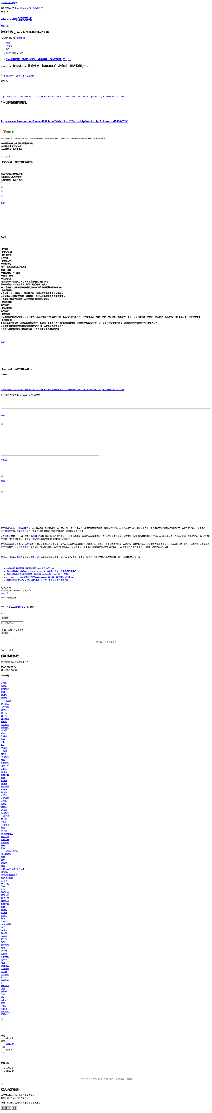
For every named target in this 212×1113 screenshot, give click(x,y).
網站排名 (5, 884)
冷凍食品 (5, 757)
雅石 (3, 845)
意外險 (4, 831)
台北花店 (5, 901)
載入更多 (5, 618)
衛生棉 (8, 557)
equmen (18, 536)
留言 (24, 607)
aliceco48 (4, 593)
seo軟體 (4, 881)
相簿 (8, 43)
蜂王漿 (4, 819)
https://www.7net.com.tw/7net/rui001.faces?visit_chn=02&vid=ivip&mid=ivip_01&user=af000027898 (64, 121)
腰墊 (3, 860)
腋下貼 (4, 713)
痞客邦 (18, 607)
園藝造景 (5, 840)
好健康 (4, 810)
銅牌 (3, 918)
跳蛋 (3, 963)
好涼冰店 (5, 704)
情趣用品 (5, 957)
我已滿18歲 (6, 1108)
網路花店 (5, 892)
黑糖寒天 (5, 872)
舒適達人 (19, 557)
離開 (14, 1108)
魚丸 (3, 745)
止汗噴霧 (5, 719)
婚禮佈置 (5, 895)
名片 (8, 49)
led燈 (3, 927)
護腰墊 (4, 863)
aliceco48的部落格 (16, 19)
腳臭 (3, 692)
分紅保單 (5, 837)
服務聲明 (129, 1079)
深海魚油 (5, 825)
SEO (3, 886)
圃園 (3, 1003)
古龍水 (4, 1000)
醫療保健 (21, 38)
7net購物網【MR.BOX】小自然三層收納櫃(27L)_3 (38, 59)
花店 (3, 889)
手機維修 (5, 969)
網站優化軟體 (7, 878)
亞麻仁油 (5, 816)
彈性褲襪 (5, 945)
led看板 (4, 936)
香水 (3, 997)
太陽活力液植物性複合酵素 (13, 869)
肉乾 (3, 742)
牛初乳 (4, 822)
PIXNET (87, 1079)
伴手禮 (4, 736)
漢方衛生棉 (37, 557)
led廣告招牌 (6, 924)
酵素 (3, 828)
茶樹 (3, 994)
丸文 (15, 544)
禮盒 (3, 733)
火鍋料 (4, 751)
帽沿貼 (4, 686)
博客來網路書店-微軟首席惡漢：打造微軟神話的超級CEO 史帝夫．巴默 (37, 574)
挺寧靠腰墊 (6, 854)
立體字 (4, 916)
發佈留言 (5, 633)
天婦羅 (4, 748)
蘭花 (3, 848)
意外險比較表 (7, 834)
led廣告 (4, 930)
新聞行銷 (5, 986)
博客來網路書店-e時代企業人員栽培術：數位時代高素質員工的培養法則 (37, 580)
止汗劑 (4, 716)
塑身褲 (4, 1009)
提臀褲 (4, 1014)
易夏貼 (4, 710)
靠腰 (3, 857)
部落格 (9, 46)
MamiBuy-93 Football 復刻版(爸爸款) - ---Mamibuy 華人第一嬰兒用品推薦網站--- (39, 577)
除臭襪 (8, 528)
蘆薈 (3, 989)
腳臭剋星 (23, 528)
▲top (3, 613)
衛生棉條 (5, 975)
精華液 (4, 991)
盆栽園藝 (5, 843)
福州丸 (4, 754)
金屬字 (4, 921)
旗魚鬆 (108, 544)
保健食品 (5, 813)
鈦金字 (4, 933)
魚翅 (3, 760)
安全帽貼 (5, 707)
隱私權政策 (120, 1079)
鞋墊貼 (4, 722)
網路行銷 (5, 980)
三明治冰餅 (6, 701)
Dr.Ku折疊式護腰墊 (9, 851)
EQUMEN (5, 1012)
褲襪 (3, 942)
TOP (3, 203)
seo (2, 983)
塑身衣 (4, 460)
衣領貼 (4, 683)
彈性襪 (4, 939)
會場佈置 (5, 898)
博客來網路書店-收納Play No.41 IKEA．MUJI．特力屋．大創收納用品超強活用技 (41, 571)
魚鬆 (3, 481)
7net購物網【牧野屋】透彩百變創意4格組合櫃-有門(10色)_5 (31, 568)
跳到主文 (5, 26)
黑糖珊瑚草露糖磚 (9, 875)
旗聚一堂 (5, 728)
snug (3, 415)
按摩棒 (4, 960)
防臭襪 (4, 698)
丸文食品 (25, 544)
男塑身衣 (35, 536)
